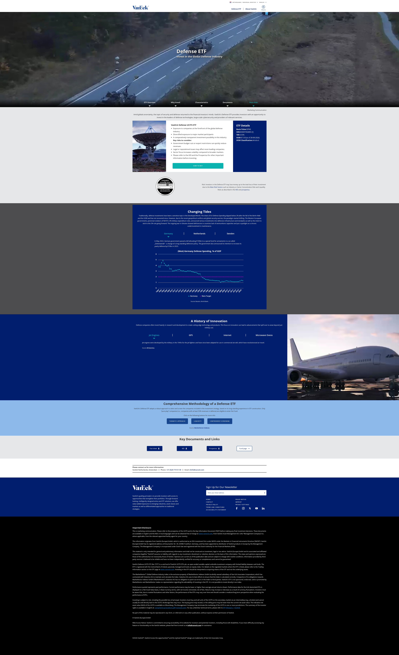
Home (208, 499)
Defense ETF (236, 9)
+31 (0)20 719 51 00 (173, 470)
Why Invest (175, 102)
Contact (209, 502)
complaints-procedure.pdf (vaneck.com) (170, 608)
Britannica (150, 348)
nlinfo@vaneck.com (196, 470)
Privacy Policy (212, 505)
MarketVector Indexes (201, 428)
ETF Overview (149, 102)
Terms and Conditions (215, 507)
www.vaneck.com (206, 534)
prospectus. (246, 190)
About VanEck (250, 9)
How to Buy (198, 166)
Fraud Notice (240, 499)
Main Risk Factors (216, 187)
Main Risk (253, 102)
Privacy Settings (242, 505)
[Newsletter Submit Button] (265, 492)
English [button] (262, 2)
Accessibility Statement (216, 510)
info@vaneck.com (194, 625)
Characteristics (201, 102)
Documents (227, 102)
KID (237, 190)
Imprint (238, 502)
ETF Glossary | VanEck (231, 608)
